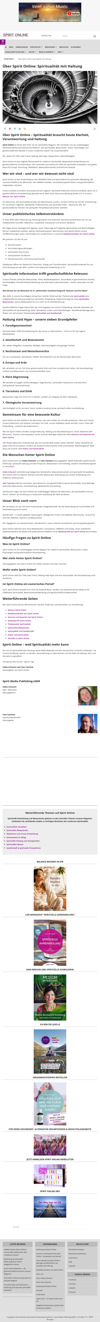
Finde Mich (40, 1294)
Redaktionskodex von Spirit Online (78, 234)
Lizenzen (72, 1266)
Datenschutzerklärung (77, 1253)
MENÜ (3, 43)
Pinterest (72, 1292)
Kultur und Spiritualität (33, 448)
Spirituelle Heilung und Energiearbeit (23, 841)
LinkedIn (72, 1288)
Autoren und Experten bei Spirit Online (25, 617)
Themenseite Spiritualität (19, 624)
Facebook (72, 1280)
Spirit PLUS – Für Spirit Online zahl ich (49, 1299)
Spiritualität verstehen (17, 827)
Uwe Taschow (9, 483)
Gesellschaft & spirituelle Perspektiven (24, 848)
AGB (70, 1262)
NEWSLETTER (46, 36)
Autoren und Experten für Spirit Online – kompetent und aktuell (48, 1254)
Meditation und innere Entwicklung (22, 834)
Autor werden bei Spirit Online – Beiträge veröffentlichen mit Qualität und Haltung (48, 1263)
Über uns (39, 1274)
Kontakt (39, 1290)
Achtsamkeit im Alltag (16, 837)
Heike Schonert (9, 472)
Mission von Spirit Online (14, 196)
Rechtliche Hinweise (76, 1249)
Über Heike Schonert (44, 1278)
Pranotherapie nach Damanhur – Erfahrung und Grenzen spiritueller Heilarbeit (17, 1287)
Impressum (73, 1258)
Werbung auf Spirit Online (46, 1249)
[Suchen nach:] (50, 1227)
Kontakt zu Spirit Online (18, 638)
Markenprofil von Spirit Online (71, 531)
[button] (5, 128)
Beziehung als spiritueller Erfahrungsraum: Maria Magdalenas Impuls (13, 1261)
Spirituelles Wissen (15, 844)
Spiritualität (79, 296)
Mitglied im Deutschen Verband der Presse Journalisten (50, 1306)
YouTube (72, 1284)
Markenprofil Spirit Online (19, 620)
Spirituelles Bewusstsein (18, 627)
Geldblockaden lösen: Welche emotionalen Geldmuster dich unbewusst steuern (15, 1252)
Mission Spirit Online (17, 610)
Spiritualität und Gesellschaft (48, 313)
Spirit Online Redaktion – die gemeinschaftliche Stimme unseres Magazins (17, 1271)
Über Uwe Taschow (43, 1282)
